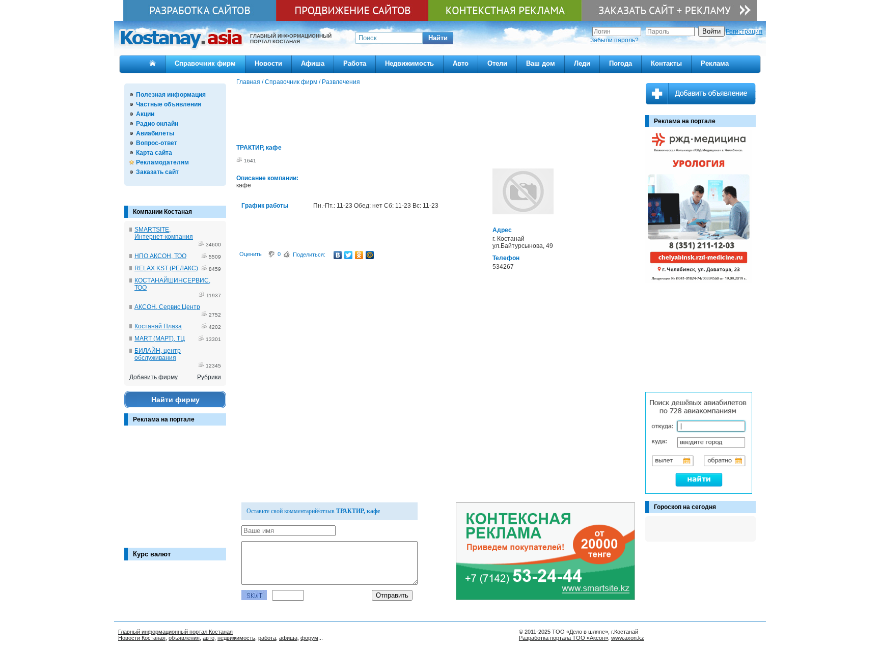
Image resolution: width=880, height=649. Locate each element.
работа (267, 638)
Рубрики (209, 377)
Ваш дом (540, 63)
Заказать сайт (157, 172)
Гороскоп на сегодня (685, 507)
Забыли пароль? (614, 40)
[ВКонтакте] (338, 255)
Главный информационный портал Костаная (175, 632)
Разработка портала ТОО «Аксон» (563, 638)
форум (309, 638)
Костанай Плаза (158, 326)
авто (208, 638)
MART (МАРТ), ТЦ (159, 338)
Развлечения (341, 82)
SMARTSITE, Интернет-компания (163, 233)
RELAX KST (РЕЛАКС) (166, 268)
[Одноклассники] (359, 255)
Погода (620, 63)
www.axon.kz (627, 638)
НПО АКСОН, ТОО (160, 256)
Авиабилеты (155, 133)
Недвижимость (409, 63)
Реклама (715, 63)
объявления (184, 638)
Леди (582, 63)
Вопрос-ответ (156, 143)
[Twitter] (348, 255)
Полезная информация (171, 94)
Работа (354, 63)
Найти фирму (175, 400)
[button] (438, 38)
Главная (248, 82)
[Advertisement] (175, 492)
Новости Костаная (142, 638)
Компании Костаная (162, 211)
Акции (145, 114)
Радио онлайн (157, 123)
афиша (288, 638)
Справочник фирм (205, 63)
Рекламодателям (162, 162)
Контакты (666, 63)
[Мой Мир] (370, 255)
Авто (461, 63)
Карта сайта (154, 152)
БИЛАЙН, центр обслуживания (157, 354)
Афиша (312, 63)
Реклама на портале (164, 419)
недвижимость (236, 638)
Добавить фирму (153, 377)
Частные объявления (168, 104)
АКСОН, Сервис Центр (167, 307)
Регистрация (744, 31)
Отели (497, 63)
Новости (268, 63)
